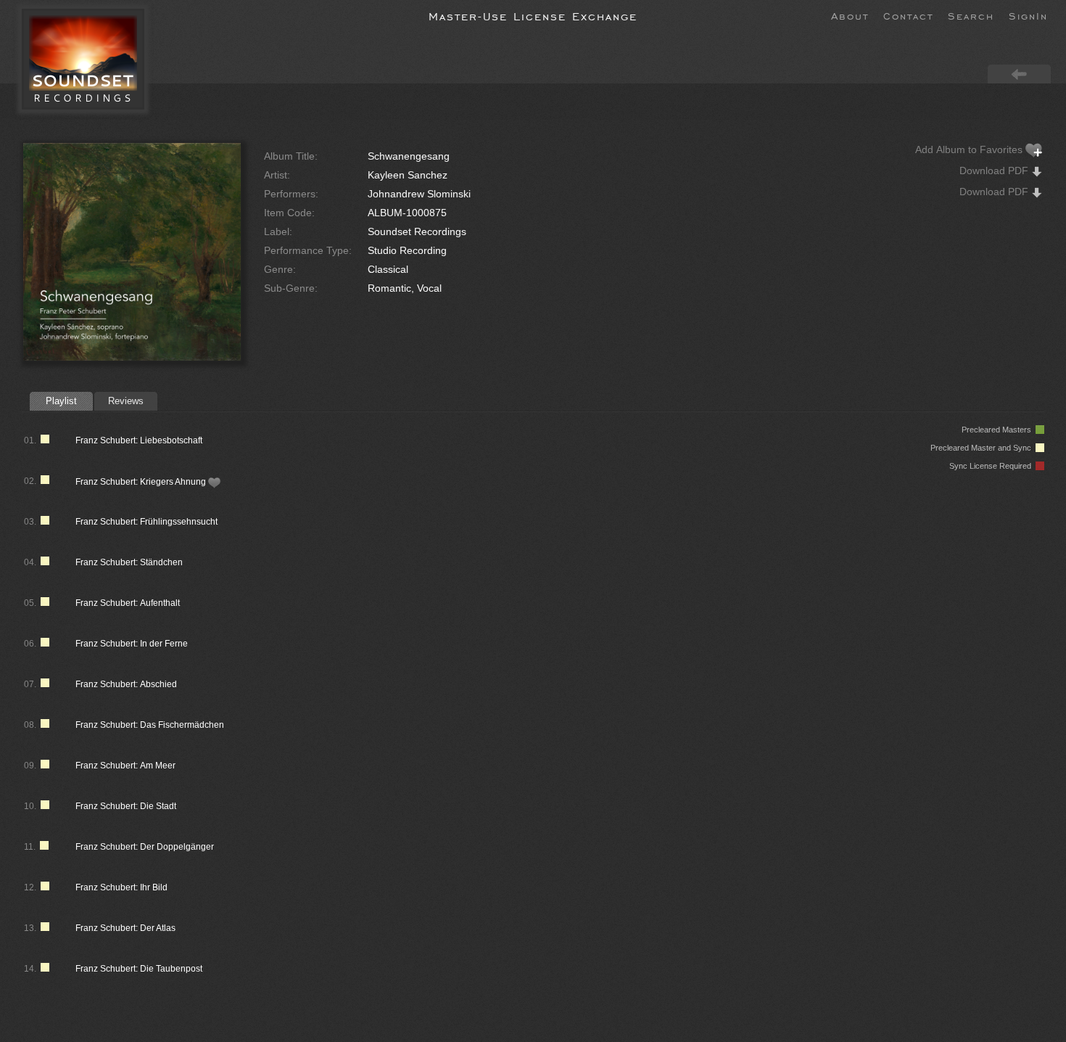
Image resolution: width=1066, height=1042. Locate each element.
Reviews (126, 400)
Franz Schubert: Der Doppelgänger (144, 847)
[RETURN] (1019, 73)
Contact (908, 15)
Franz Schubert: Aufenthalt (127, 603)
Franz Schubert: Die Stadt (125, 806)
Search (971, 15)
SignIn (1028, 15)
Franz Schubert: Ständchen (129, 562)
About (850, 15)
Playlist (61, 400)
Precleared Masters (999, 429)
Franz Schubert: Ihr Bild (121, 887)
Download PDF (995, 170)
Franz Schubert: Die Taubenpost (138, 969)
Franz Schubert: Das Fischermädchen (149, 725)
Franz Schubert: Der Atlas (125, 928)
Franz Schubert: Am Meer (125, 765)
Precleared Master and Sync (983, 447)
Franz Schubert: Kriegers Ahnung (141, 482)
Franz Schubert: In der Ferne (131, 644)
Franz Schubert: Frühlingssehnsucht (146, 522)
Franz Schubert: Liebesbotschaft (138, 440)
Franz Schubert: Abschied (126, 684)
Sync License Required (992, 465)
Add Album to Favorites (970, 149)
